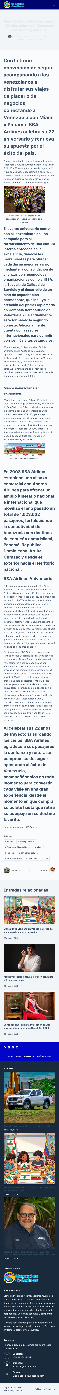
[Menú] (54, 5)
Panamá (9, 853)
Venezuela (31, 858)
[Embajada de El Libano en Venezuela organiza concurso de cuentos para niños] (29, 910)
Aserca (9, 841)
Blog (18, 1056)
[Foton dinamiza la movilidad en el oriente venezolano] (29, 1097)
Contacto (29, 1056)
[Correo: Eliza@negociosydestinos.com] (7, 1374)
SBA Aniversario (13, 858)
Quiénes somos (44, 1056)
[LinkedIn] (17, 1047)
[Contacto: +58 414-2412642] (7, 1355)
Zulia (45, 858)
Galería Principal (25, 39)
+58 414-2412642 (21, 1357)
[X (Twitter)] (9, 1047)
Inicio (10, 1056)
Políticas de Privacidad (45, 1389)
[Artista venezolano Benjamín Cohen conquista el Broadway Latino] (29, 958)
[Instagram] (13, 1047)
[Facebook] (5, 1047)
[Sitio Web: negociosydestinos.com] (7, 1364)
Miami (38, 847)
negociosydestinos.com (24, 1366)
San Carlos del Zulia (28, 853)
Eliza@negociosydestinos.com (28, 1375)
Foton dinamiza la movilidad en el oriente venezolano (28, 1126)
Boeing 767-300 (26, 841)
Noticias (38, 39)
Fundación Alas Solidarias (17, 847)
